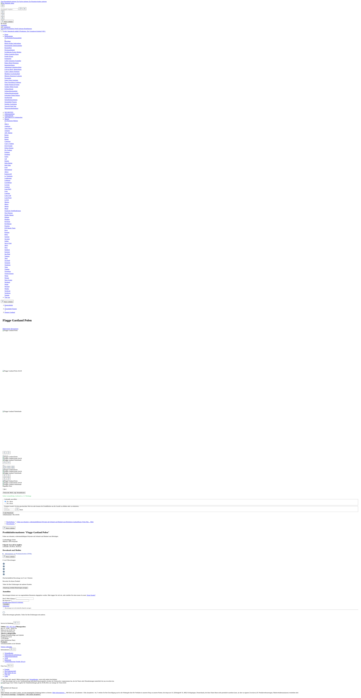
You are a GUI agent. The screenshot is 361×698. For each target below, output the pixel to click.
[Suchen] (20, 8)
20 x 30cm (9, 501)
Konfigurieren (21, 694)
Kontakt (7, 669)
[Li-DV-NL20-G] (12, 411)
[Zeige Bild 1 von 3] (3, 455)
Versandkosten (9, 653)
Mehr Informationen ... (59, 692)
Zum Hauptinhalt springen (9, 1)
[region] (180, 407)
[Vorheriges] (4, 452)
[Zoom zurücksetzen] (9, 467)
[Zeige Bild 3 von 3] (7, 455)
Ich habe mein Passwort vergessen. (13, 602)
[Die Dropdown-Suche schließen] (24, 8)
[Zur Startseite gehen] (7, 3)
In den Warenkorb (8, 513)
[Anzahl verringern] (6, 509)
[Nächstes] (9, 452)
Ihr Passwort (7, 600)
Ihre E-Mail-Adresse (9, 598)
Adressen (21, 28)
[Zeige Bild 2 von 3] (5, 455)
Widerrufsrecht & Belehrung (13, 655)
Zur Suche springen (23, 1)
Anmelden (4, 25)
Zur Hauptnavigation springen (38, 1)
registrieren (7, 27)
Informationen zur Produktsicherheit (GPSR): (18, 554)
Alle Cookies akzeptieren (33, 694)
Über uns (7, 674)
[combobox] (9, 9)
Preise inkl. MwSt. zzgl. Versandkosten (14, 492)
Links (6, 676)
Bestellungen (28, 28)
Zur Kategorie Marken (11, 121)
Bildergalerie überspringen (10, 329)
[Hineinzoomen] (13, 467)
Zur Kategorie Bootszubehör (13, 38)
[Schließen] (3, 465)
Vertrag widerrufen (6, 647)
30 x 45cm (9, 503)
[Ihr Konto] (3, 18)
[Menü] (3, 5)
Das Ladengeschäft (10, 671)
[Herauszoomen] (4, 467)
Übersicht (4, 28)
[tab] (50, 522)
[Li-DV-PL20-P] (10, 330)
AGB (6, 658)
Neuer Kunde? (91, 595)
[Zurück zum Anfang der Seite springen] (3, 690)
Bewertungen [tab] (10, 524)
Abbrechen (6, 606)
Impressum (8, 660)
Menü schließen (8, 22)
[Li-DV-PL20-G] (12, 371)
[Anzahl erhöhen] (17, 509)
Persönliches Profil (12, 28)
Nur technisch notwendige (9, 694)
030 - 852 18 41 (11, 626)
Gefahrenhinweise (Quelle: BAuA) (15, 661)
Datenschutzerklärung (11, 656)
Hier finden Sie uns (10, 673)
